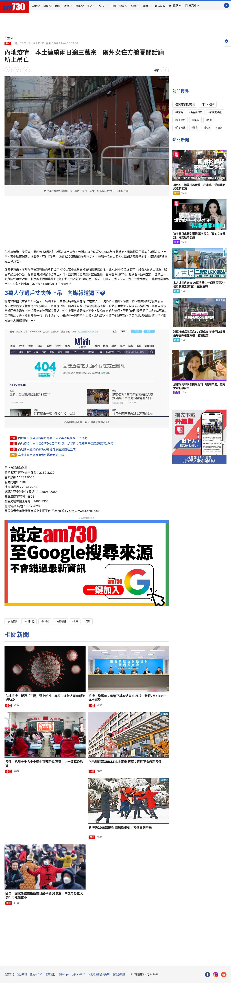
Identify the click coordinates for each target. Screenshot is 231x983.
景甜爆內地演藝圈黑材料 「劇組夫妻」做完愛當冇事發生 (199, 386)
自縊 (88, 621)
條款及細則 (119, 974)
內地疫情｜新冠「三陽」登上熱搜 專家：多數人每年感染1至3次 (45, 698)
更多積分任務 (134, 960)
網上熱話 (180, 120)
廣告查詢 (9, 974)
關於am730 (36, 974)
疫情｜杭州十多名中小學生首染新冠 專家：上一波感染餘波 (44, 764)
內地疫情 (13, 621)
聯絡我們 (50, 974)
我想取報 (22, 974)
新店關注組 (216, 112)
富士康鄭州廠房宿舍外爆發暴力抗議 (41, 455)
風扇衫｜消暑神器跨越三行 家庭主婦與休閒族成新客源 (199, 186)
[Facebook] (207, 974)
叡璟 (209, 120)
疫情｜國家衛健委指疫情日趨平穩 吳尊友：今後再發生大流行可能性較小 (44, 895)
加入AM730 (78, 974)
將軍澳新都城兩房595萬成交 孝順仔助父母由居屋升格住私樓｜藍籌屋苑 (199, 333)
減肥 (207, 127)
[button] (177, 5)
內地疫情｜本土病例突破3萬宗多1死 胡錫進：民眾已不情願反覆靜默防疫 (66, 443)
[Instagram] (215, 974)
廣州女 (45, 621)
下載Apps (63, 974)
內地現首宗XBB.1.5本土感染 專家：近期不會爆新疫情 (125, 761)
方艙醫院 (61, 621)
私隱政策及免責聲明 (99, 974)
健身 (195, 127)
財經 (13, 454)
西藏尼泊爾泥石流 (185, 104)
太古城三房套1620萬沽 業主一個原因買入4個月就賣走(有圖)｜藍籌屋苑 (199, 284)
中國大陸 (29, 621)
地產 (176, 290)
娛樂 (176, 241)
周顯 (219, 127)
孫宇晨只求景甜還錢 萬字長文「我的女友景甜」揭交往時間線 (199, 235)
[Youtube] (223, 974)
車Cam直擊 (208, 104)
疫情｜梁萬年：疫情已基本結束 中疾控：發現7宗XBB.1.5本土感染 (127, 698)
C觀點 (196, 120)
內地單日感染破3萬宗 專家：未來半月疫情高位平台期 (52, 438)
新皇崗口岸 (196, 112)
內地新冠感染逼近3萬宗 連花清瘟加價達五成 (47, 449)
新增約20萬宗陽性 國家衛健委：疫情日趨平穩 (120, 827)
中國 (7, 43)
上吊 (75, 621)
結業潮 (179, 112)
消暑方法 (180, 127)
